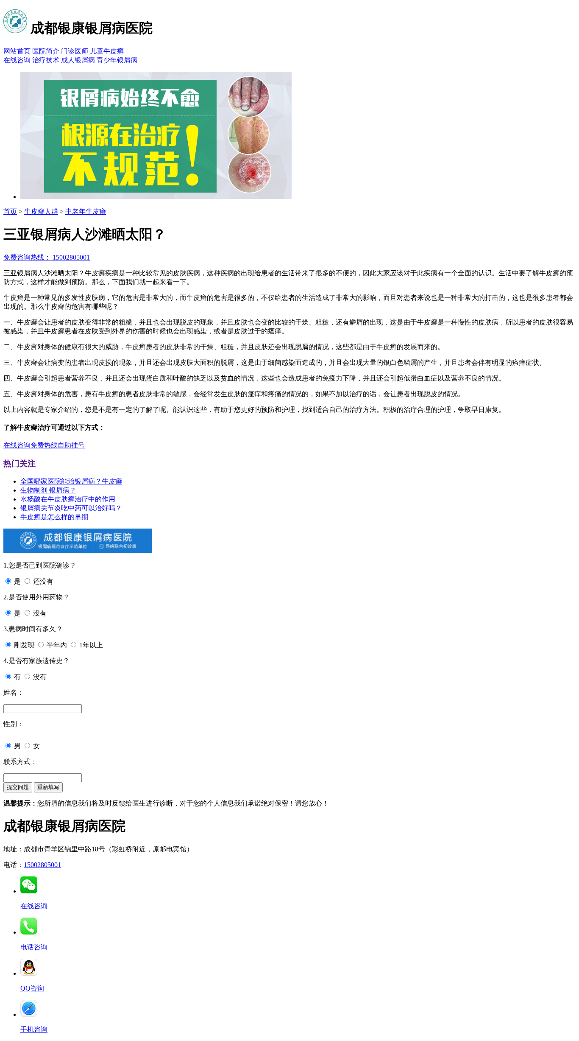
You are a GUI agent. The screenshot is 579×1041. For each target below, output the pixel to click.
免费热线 (44, 445)
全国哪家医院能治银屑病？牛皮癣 (71, 481)
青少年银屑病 (117, 60)
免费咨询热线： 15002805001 (46, 257)
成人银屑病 (78, 60)
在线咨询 (17, 60)
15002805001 (42, 864)
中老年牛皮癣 (85, 211)
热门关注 (19, 463)
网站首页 (17, 51)
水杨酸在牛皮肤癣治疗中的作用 (67, 499)
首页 (10, 211)
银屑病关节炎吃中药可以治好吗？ (71, 508)
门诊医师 (74, 51)
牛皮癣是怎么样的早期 (54, 516)
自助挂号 (71, 445)
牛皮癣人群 (41, 211)
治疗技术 (45, 60)
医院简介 (45, 51)
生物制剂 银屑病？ (48, 490)
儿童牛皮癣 (107, 51)
